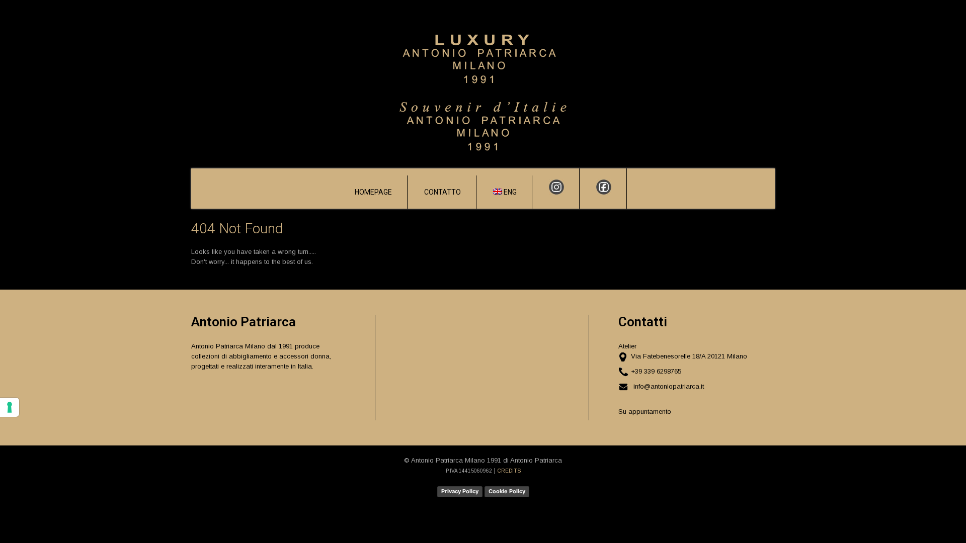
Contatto (442, 192)
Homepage (373, 192)
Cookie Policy (507, 491)
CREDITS (509, 471)
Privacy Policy (459, 491)
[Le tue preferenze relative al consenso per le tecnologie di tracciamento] (9, 407)
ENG (509, 192)
